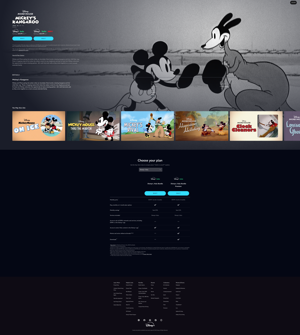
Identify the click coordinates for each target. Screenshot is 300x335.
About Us (128, 304)
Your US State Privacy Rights (118, 294)
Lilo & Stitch (178, 298)
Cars (177, 308)
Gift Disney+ (128, 311)
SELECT (22, 38)
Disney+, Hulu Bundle (143, 288)
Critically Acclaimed (167, 291)
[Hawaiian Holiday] (201, 126)
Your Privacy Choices (118, 301)
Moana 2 (177, 294)
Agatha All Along (179, 311)
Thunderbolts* (179, 304)
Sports (164, 294)
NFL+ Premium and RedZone (142, 302)
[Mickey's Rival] (147, 126)
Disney (152, 285)
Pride (164, 304)
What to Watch (129, 294)
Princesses (165, 308)
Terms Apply (113, 245)
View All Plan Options (18, 55)
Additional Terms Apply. (23, 50)
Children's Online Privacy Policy (118, 289)
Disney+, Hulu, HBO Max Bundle (144, 297)
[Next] (297, 126)
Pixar (152, 288)
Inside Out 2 (178, 291)
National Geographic (155, 298)
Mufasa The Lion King (180, 314)
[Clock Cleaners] (256, 126)
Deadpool (178, 285)
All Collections (166, 285)
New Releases (129, 291)
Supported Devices (129, 301)
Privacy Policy (116, 285)
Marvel (152, 291)
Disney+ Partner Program (131, 314)
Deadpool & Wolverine (180, 288)
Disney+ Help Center (147, 254)
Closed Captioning (129, 308)
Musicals (165, 288)
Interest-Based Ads (117, 304)
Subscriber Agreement (118, 298)
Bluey (177, 301)
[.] (139, 320)
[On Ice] (38, 126)
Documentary (166, 301)
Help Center (128, 298)
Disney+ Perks (129, 288)
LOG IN (293, 2)
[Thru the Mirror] (93, 126)
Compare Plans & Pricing (143, 306)
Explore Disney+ (129, 285)
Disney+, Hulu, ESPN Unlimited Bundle (143, 292)
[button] (131, 282)
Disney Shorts (166, 298)
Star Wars (153, 294)
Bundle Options (142, 285)
